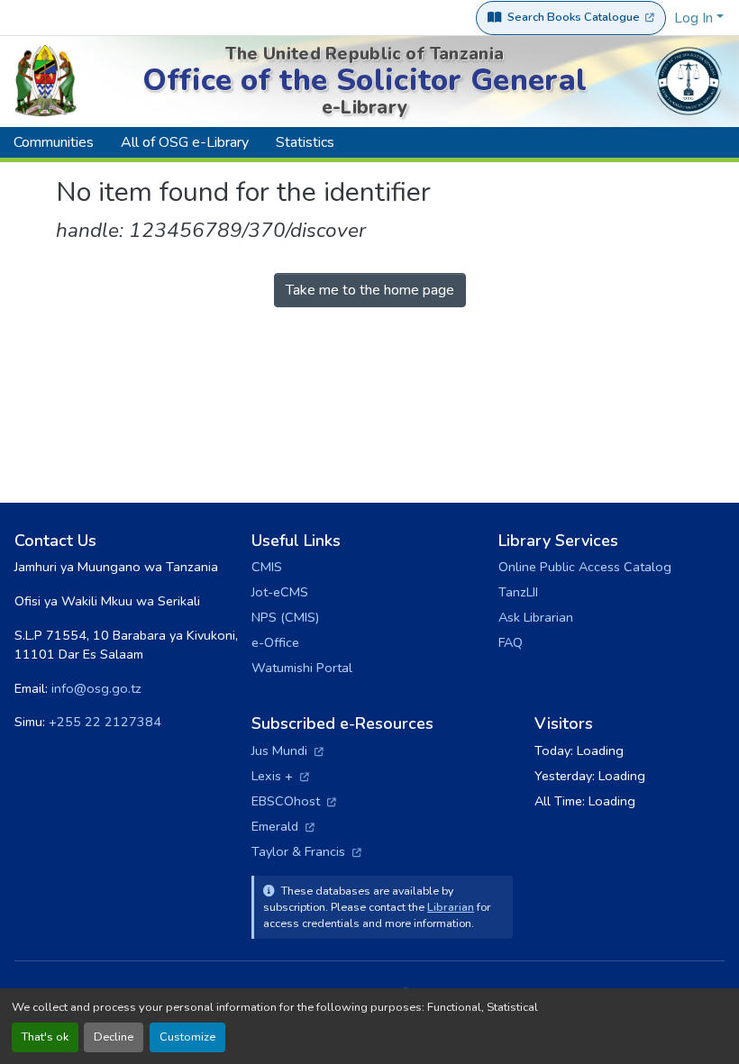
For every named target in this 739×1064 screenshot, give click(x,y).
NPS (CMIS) (285, 617)
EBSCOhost (293, 801)
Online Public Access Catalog (584, 567)
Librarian (450, 906)
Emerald (283, 826)
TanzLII (518, 592)
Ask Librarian (535, 617)
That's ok (45, 1037)
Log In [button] (695, 18)
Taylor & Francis (306, 851)
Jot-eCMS (279, 592)
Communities (54, 142)
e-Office (275, 642)
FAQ (510, 642)
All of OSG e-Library (185, 142)
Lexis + (280, 776)
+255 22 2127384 (105, 722)
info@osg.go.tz (96, 688)
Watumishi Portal (301, 668)
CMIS (266, 567)
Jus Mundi (287, 750)
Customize (187, 1037)
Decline (113, 1037)
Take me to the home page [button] (370, 290)
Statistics (305, 142)
